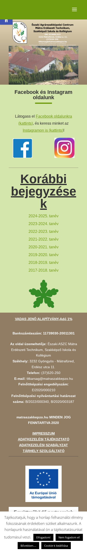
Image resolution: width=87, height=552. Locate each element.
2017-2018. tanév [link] (43, 270)
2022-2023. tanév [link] (43, 231)
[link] (43, 130)
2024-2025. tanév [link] (43, 216)
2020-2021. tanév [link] (43, 247)
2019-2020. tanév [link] (43, 255)
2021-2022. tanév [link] (43, 239)
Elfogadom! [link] (43, 537)
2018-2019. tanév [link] (43, 262)
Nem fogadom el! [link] (69, 537)
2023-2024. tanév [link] (43, 224)
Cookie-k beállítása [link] (56, 545)
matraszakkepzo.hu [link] (32, 417)
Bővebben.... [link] (28, 545)
